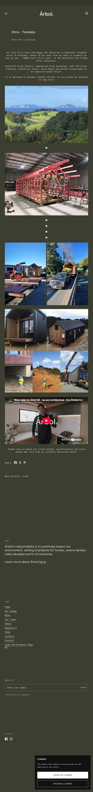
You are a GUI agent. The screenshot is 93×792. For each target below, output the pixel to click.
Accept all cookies (63, 775)
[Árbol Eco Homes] (46, 13)
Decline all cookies (62, 784)
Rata (39, 52)
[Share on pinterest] (24, 462)
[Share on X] (20, 462)
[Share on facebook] (15, 462)
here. (43, 561)
